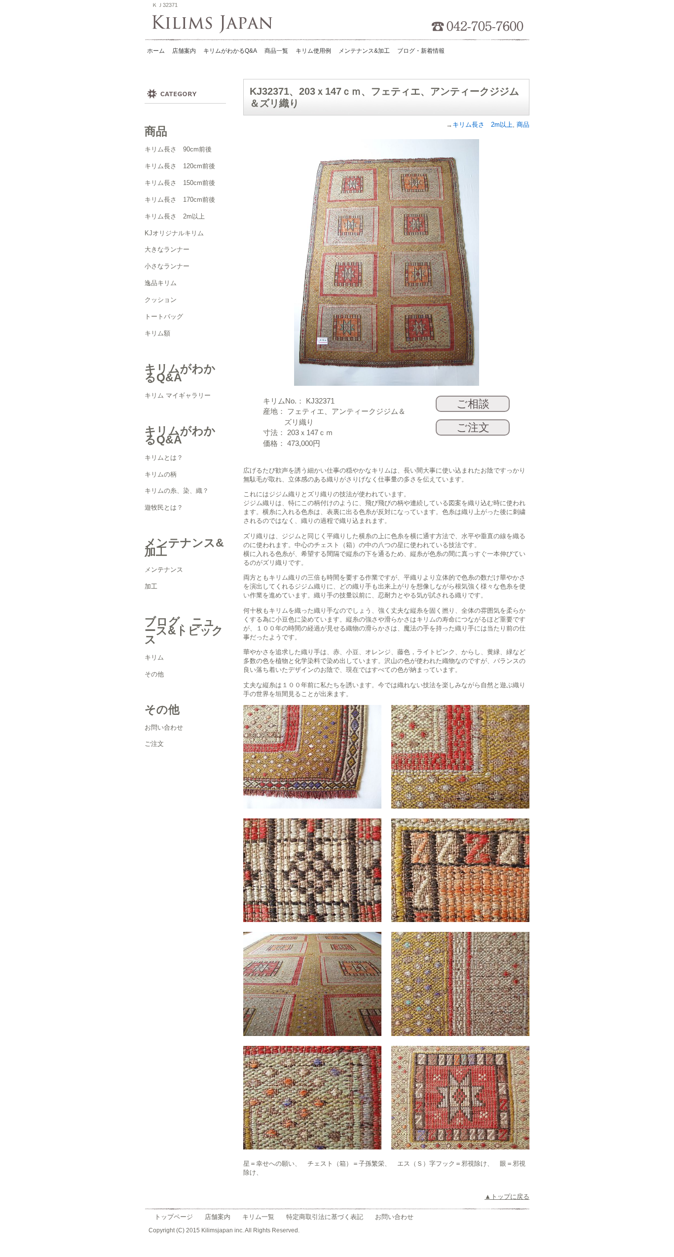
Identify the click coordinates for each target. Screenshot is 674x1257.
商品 (523, 124)
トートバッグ (164, 316)
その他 (154, 674)
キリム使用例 (313, 50)
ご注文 (154, 743)
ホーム (156, 50)
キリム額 (157, 333)
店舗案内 (217, 1216)
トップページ (173, 1216)
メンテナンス (164, 569)
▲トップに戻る (507, 1196)
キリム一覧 (258, 1216)
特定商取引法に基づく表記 (324, 1216)
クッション (161, 299)
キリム (154, 657)
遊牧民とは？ (164, 507)
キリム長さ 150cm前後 (180, 182)
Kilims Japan (215, 25)
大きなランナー (167, 249)
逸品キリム (161, 283)
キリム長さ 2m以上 (175, 216)
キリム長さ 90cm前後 (178, 149)
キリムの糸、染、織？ (177, 490)
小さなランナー (167, 266)
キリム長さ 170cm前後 (180, 199)
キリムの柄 (161, 474)
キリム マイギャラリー (178, 395)
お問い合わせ (164, 727)
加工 (151, 586)
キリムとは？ (164, 457)
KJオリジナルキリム (174, 233)
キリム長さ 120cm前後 (180, 166)
